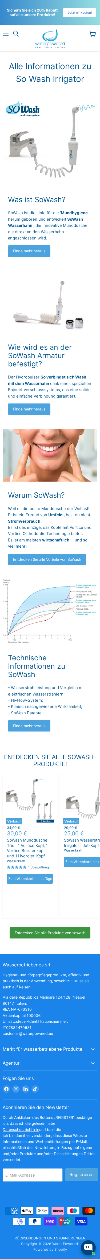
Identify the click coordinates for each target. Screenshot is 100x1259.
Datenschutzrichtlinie (21, 1129)
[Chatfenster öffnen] (88, 1247)
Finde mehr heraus (29, 251)
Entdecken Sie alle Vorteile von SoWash (47, 559)
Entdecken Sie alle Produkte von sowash (50, 932)
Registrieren (82, 1174)
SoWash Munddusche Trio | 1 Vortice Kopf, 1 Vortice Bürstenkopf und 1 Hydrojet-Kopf (27, 848)
